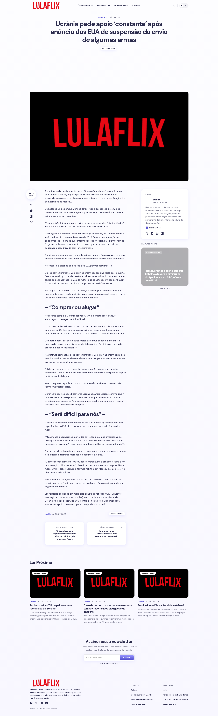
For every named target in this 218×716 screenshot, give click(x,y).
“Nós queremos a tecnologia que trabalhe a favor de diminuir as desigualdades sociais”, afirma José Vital (164, 275)
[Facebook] (31, 703)
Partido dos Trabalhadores (175, 694)
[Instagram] (41, 703)
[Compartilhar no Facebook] (31, 211)
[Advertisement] (109, 73)
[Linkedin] (46, 703)
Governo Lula (108, 48)
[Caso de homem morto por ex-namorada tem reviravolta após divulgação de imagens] (109, 583)
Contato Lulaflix (138, 704)
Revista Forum (169, 704)
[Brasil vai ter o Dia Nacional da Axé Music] (163, 583)
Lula (164, 690)
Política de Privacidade (142, 699)
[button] (174, 5)
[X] (36, 703)
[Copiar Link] (31, 222)
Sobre (134, 690)
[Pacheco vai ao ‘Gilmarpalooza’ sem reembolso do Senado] (106, 533)
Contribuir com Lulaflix (141, 694)
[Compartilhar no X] (31, 205)
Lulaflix (156, 199)
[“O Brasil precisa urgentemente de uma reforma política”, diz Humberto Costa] (64, 533)
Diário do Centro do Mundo (175, 699)
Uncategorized (153, 253)
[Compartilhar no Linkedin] (31, 216)
